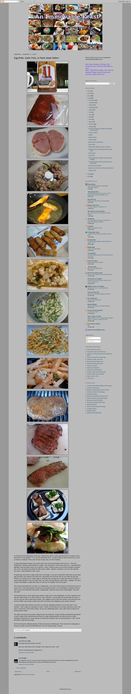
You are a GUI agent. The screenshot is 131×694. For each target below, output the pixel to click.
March (91, 122)
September (92, 107)
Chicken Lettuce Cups (93, 388)
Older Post (78, 671)
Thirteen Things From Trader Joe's (96, 357)
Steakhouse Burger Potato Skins (96, 402)
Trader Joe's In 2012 (92, 376)
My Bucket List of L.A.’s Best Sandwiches (98, 288)
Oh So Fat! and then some (95, 273)
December (92, 100)
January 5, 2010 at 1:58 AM (26, 652)
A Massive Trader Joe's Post (95, 359)
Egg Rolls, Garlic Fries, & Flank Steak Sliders (101, 168)
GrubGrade (91, 219)
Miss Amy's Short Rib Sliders (95, 400)
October (91, 105)
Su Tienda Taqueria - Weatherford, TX (97, 206)
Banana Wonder (92, 304)
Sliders (90, 135)
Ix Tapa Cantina (93, 132)
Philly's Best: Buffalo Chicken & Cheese (99, 147)
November (92, 102)
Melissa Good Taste (93, 205)
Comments (91, 341)
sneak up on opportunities (94, 248)
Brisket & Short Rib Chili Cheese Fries (97, 396)
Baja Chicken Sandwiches (96, 142)
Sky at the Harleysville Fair (94, 300)
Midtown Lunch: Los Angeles (96, 286)
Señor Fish (92, 155)
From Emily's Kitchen (94, 324)
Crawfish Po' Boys (92, 394)
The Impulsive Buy (93, 191)
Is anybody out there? (93, 311)
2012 (88, 93)
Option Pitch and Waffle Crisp (96, 330)
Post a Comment (21, 668)
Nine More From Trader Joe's (95, 361)
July (90, 112)
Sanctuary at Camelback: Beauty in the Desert (99, 293)
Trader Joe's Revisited (93, 368)
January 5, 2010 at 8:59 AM (26, 664)
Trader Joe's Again (92, 365)
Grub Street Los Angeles (95, 279)
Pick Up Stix (92, 144)
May (90, 117)
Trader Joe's (90, 378)
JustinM (21, 658)
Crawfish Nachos (92, 408)
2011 (88, 96)
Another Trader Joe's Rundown (95, 374)
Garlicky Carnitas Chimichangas (96, 392)
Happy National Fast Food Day (95, 262)
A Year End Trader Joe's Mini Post (96, 351)
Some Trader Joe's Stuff (93, 349)
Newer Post (18, 671)
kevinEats (90, 226)
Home (48, 671)
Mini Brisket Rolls (92, 404)
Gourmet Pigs (92, 240)
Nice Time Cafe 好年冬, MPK (95, 268)
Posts (89, 338)
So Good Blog (91, 253)
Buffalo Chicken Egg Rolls (94, 413)
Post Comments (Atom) (28, 674)
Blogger (69, 689)
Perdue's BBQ (92, 139)
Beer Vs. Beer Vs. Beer (94, 316)
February (91, 124)
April (90, 119)
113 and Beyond (92, 298)
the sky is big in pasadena (95, 310)
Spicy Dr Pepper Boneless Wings (96, 406)
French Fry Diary (92, 261)
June (90, 114)
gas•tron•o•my (92, 199)
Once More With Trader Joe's (95, 363)
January (91, 126)
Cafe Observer (23, 641)
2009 (88, 174)
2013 (88, 91)
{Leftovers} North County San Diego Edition (98, 201)
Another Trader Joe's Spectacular (96, 372)
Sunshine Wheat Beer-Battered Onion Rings (99, 385)
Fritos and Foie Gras (93, 292)
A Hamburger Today (93, 232)
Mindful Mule (91, 247)
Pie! (88, 325)
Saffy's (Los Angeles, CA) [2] (95, 228)
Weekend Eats (93, 137)
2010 (88, 98)
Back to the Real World (95, 165)
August (91, 110)
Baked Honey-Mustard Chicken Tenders (98, 390)
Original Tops (92, 170)
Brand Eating (91, 184)
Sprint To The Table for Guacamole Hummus (99, 306)
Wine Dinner (92, 153)
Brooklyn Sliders (91, 410)
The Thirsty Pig (92, 267)
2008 (88, 176)
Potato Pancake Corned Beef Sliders (97, 398)
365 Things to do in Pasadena (96, 211)
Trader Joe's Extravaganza (94, 370)
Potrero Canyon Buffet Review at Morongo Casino (100, 274)
